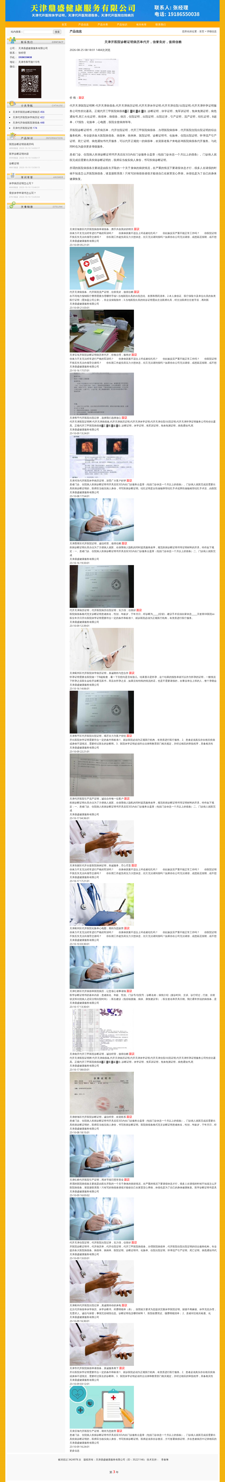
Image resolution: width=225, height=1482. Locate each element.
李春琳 (165, 1459)
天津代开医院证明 (22, 128)
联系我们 (161, 24)
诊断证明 (14, 163)
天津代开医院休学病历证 (26, 117)
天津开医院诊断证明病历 (26, 112)
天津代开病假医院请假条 (26, 122)
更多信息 (74, 1450)
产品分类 (103, 24)
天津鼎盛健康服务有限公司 (84, 241)
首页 (64, 24)
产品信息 (83, 24)
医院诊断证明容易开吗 (21, 144)
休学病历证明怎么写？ (21, 183)
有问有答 (141, 24)
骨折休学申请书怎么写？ (22, 193)
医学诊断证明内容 (19, 153)
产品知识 (122, 24)
